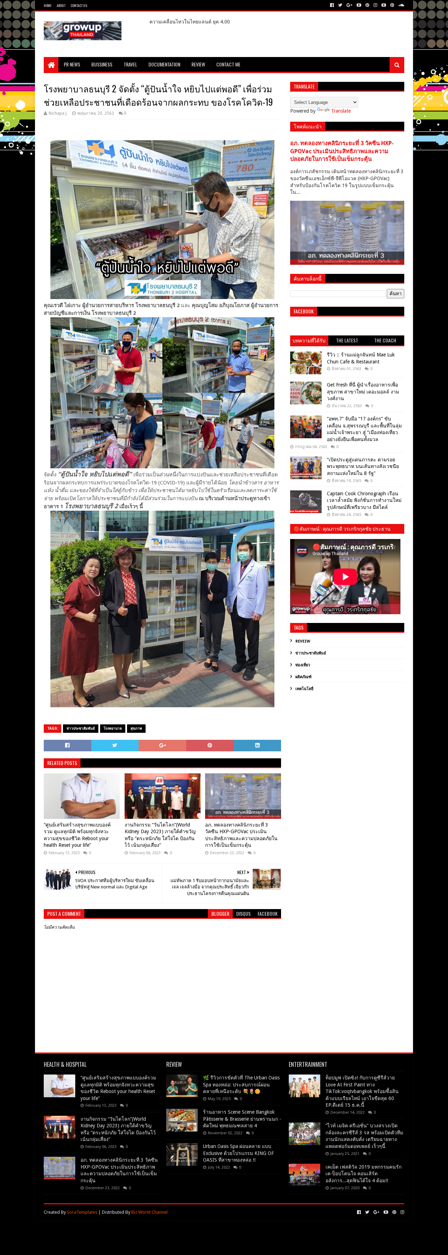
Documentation (164, 64)
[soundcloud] (400, 5)
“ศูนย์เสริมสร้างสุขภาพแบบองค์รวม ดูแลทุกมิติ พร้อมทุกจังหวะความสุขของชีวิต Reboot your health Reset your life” (77, 835)
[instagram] (375, 5)
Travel (130, 64)
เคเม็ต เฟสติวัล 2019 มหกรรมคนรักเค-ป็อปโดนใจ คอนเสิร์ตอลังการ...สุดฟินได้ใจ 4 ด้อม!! (363, 1173)
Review (198, 64)
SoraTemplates (82, 1212)
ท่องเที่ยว (302, 665)
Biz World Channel (149, 1212)
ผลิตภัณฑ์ (303, 677)
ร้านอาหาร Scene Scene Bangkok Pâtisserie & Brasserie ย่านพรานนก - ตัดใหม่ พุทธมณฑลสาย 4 (242, 1118)
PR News (72, 64)
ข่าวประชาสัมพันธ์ (80, 728)
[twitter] (340, 5)
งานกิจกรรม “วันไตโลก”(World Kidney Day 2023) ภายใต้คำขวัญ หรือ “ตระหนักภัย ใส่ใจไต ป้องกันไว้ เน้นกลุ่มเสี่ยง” (160, 835)
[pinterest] (367, 5)
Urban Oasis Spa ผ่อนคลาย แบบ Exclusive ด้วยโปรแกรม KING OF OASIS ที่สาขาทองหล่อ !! (238, 1153)
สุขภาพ (136, 728)
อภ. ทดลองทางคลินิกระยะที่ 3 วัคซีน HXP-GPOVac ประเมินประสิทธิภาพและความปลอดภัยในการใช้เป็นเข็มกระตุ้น (241, 835)
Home (47, 5)
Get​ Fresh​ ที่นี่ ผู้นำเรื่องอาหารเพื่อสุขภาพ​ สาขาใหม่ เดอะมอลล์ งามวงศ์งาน (363, 391)
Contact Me (228, 64)
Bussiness (101, 64)
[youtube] (359, 5)
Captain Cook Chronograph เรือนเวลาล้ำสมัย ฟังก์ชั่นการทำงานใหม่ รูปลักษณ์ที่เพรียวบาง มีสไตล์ (364, 500)
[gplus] (349, 5)
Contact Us (79, 5)
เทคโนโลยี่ (304, 689)
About (61, 5)
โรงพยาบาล (113, 728)
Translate (341, 111)
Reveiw (302, 641)
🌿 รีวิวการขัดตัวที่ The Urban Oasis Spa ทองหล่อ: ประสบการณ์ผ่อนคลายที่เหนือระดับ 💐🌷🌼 (241, 1084)
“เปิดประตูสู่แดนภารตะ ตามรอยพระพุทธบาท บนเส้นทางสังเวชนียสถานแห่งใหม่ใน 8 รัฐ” (363, 466)
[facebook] (332, 5)
